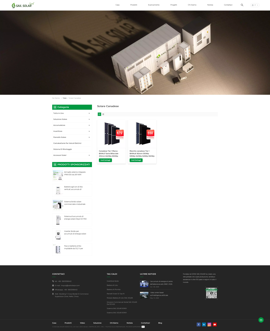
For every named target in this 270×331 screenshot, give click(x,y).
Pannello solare (59, 137)
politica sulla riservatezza (115, 327)
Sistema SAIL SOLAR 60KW (117, 308)
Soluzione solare (60, 119)
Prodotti (133, 5)
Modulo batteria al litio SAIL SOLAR (120, 298)
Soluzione (97, 323)
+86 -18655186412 (65, 281)
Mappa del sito (94, 327)
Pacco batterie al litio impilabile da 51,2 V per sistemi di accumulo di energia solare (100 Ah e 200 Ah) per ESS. (75, 247)
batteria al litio (112, 285)
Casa (117, 5)
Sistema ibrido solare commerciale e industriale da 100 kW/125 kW (74, 203)
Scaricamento (153, 5)
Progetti (173, 5)
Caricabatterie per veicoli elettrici (67, 143)
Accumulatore (59, 125)
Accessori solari (59, 155)
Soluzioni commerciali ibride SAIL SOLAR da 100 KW (122, 303)
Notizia (210, 5)
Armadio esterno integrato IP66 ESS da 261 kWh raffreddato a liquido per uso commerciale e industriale (75, 173)
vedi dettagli (105, 160)
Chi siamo (192, 5)
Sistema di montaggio (62, 149)
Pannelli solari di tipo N (115, 294)
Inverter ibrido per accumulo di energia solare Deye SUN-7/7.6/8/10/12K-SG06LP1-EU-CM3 (75, 232)
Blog (160, 323)
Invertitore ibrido (113, 281)
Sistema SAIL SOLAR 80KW (117, 313)
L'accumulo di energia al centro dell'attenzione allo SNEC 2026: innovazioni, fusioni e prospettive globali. (161, 283)
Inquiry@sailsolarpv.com (70, 285)
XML (102, 327)
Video (82, 323)
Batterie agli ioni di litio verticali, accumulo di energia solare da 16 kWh (74, 188)
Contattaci (228, 5)
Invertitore (57, 131)
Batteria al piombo (114, 289)
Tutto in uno (58, 113)
